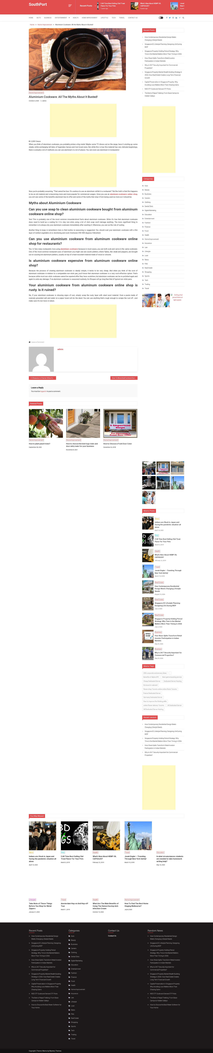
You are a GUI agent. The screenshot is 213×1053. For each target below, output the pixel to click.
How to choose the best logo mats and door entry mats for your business (82, 445)
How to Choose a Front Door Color (117, 444)
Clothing (147, 202)
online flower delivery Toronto (153, 705)
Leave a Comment (37, 342)
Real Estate (148, 268)
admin (44, 101)
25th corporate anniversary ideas (155, 673)
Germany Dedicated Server (152, 697)
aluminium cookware (69, 249)
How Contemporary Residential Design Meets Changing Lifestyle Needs (160, 38)
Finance (147, 227)
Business (47, 18)
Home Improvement (89, 18)
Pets (146, 264)
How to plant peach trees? (39, 444)
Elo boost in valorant (150, 685)
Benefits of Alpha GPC (151, 677)
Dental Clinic (149, 206)
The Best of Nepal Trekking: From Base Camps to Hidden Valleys (162, 94)
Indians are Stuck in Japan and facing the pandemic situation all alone (168, 524)
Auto (39, 18)
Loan (146, 255)
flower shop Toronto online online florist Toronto (160, 689)
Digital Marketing (150, 210)
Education (148, 214)
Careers (147, 198)
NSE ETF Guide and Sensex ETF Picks (158, 89)
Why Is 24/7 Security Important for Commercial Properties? (161, 66)
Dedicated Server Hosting (172, 681)
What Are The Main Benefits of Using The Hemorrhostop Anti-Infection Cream (106, 906)
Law (146, 247)
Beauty (147, 190)
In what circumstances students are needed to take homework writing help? (170, 858)
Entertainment (61, 18)
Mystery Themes (55, 1051)
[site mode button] (161, 18)
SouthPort (38, 4)
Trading (147, 284)
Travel (122, 18)
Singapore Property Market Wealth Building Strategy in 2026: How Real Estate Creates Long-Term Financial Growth (163, 75)
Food (146, 231)
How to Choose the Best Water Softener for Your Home (46, 1006)
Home (31, 18)
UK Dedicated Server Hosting (153, 709)
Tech (114, 18)
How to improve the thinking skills (155, 701)
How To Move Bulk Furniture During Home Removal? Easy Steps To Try (125, 378)
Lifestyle (104, 18)
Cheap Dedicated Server (151, 681)
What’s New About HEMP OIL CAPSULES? (166, 556)
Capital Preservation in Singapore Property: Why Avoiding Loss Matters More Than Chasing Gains (162, 83)
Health (75, 18)
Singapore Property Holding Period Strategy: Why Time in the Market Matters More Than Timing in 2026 (163, 52)
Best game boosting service (172, 677)
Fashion (147, 223)
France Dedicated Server (152, 693)
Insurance (148, 243)
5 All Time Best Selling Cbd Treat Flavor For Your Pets (167, 540)
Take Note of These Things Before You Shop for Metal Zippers (40, 906)
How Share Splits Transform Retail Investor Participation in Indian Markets (160, 59)
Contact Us (133, 18)
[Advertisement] (83, 120)
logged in (43, 391)
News (147, 260)
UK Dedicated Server (174, 705)
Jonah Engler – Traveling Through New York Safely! (168, 571)
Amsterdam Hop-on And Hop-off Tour (74, 904)
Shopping (148, 272)
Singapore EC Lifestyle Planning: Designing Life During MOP (163, 45)
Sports (147, 276)
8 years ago (134, 8)
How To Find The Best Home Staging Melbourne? (136, 904)
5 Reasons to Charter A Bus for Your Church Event (44, 378)
